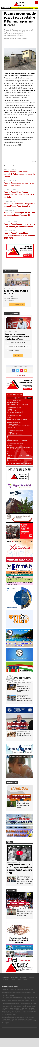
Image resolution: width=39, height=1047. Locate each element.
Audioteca (11, 890)
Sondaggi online (11, 314)
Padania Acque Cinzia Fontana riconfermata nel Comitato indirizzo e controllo (19, 194)
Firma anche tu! (17, 304)
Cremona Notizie (5, 977)
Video (9, 842)
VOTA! (18, 355)
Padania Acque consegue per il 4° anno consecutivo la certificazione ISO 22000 (19, 215)
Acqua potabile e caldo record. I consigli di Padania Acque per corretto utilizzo (19, 174)
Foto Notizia (12, 782)
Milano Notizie (23, 977)
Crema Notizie (14, 977)
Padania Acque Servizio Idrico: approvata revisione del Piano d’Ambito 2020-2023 (19, 235)
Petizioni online (11, 271)
